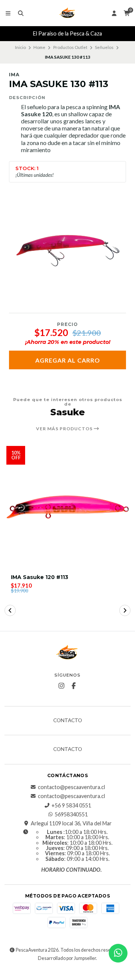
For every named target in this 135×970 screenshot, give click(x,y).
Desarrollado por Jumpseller (67, 958)
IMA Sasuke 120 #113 (39, 577)
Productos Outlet (70, 47)
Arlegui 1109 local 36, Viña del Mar (71, 823)
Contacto (67, 720)
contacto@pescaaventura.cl (71, 787)
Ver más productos (65, 429)
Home (39, 47)
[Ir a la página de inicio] (67, 13)
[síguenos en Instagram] (61, 686)
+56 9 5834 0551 (71, 805)
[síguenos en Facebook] (74, 686)
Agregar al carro (67, 360)
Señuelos (104, 47)
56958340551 (71, 814)
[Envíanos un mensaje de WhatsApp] (118, 953)
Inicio (20, 47)
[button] (10, 610)
